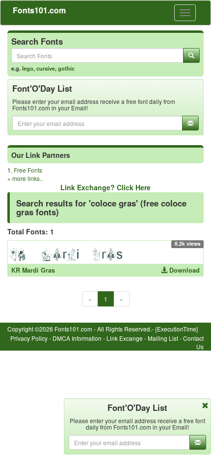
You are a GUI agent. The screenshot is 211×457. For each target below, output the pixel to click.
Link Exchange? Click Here (105, 187)
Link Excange (124, 338)
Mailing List (163, 338)
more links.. (27, 178)
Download (183, 270)
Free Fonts (28, 170)
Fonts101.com (39, 10)
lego (27, 68)
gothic (66, 68)
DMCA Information (77, 338)
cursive (45, 68)
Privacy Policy (29, 338)
